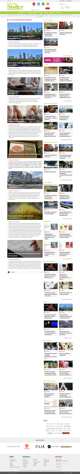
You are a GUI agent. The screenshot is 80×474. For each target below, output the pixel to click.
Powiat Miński (27, 14)
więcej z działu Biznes (68, 337)
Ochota (23, 14)
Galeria (41, 12)
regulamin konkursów (15, 467)
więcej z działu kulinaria (68, 378)
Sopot (57, 430)
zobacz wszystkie (66, 433)
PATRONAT (58, 12)
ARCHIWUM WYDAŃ (33, 6)
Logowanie (62, 0)
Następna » (13, 272)
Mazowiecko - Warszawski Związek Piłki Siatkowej (54, 428)
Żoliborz (41, 16)
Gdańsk (58, 423)
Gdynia (62, 423)
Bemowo (10, 14)
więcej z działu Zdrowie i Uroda (66, 417)
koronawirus (52, 426)
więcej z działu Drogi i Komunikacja (66, 179)
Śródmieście (47, 14)
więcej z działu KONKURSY (67, 258)
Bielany (16, 14)
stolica (60, 430)
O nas (46, 12)
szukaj (47, 8)
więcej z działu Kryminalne (67, 218)
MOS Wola (64, 428)
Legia (56, 426)
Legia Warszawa (60, 426)
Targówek (51, 14)
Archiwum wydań (32, 12)
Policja (69, 428)
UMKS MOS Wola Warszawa (67, 430)
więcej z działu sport (68, 100)
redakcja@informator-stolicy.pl (62, 460)
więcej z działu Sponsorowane (67, 299)
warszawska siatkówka (57, 433)
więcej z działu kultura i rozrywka (66, 139)
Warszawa (50, 433)
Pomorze (47, 430)
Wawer (61, 14)
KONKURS (47, 426)
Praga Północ (32, 14)
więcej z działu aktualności (67, 55)
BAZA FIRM (47, 5)
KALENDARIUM (38, 5)
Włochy (70, 14)
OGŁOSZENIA (43, 5)
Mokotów (19, 14)
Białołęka (13, 14)
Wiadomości (22, 12)
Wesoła (64, 14)
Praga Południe (37, 14)
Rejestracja (70, 0)
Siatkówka (52, 430)
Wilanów (67, 14)
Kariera (52, 12)
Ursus (54, 14)
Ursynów (57, 14)
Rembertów (42, 14)
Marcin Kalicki (67, 426)
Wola (38, 16)
